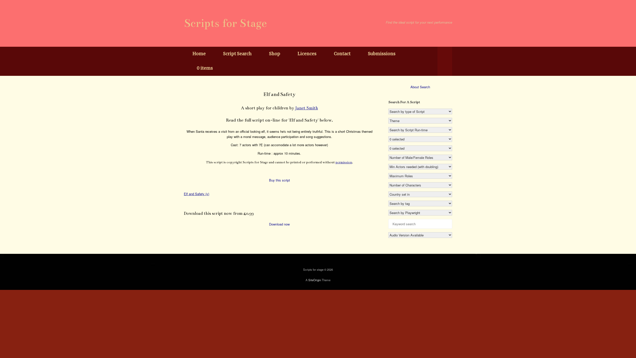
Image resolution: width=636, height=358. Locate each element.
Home (199, 53)
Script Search (237, 53)
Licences (307, 53)
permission (343, 162)
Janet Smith (306, 108)
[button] (444, 61)
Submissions (382, 53)
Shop (274, 53)
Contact (342, 53)
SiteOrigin (314, 280)
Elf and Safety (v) (196, 193)
